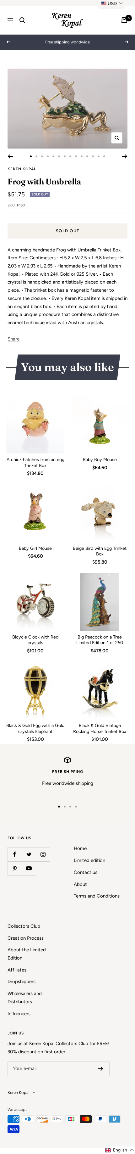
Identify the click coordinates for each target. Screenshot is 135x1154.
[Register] (100, 1069)
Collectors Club (24, 926)
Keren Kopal (22, 169)
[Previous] (10, 156)
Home (80, 848)
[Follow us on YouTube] (29, 868)
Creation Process (26, 938)
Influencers (19, 1013)
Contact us (85, 872)
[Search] (22, 20)
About (80, 884)
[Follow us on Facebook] (15, 854)
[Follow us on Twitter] (29, 854)
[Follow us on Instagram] (43, 854)
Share (13, 339)
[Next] (124, 156)
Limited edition (89, 860)
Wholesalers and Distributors (25, 998)
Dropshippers (21, 981)
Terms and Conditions (97, 896)
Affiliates (17, 970)
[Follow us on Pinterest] (15, 868)
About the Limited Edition (27, 954)
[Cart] (124, 20)
